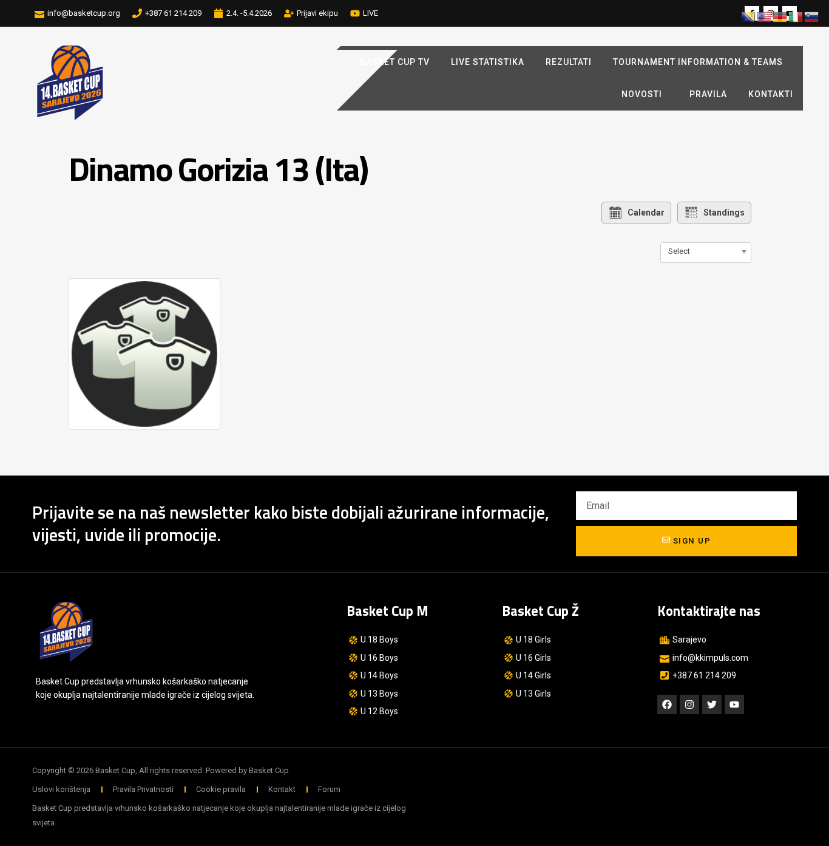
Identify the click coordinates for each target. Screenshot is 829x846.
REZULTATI (569, 62)
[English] (765, 16)
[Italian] (796, 16)
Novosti (641, 94)
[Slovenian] (812, 16)
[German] (780, 16)
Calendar (646, 212)
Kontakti (770, 94)
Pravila (708, 94)
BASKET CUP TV (395, 62)
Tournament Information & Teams (698, 62)
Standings (724, 212)
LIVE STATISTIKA (487, 62)
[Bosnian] (749, 16)
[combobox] (706, 251)
